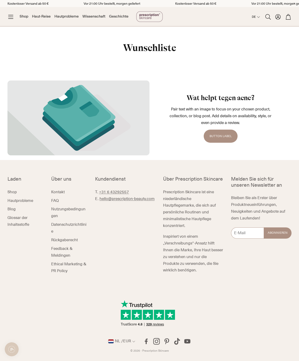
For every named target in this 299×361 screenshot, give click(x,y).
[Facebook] (146, 341)
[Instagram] (156, 341)
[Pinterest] (167, 341)
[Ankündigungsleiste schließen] (294, 3)
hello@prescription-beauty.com (127, 198)
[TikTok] (177, 341)
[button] (10, 16)
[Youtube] (187, 341)
